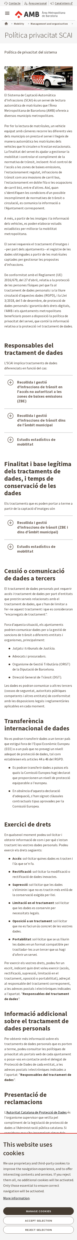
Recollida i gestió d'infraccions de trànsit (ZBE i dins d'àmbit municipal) (42, 527)
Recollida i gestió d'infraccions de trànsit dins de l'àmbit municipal (41, 420)
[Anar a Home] (5, 23)
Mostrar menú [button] (7, 9)
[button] (12, 3)
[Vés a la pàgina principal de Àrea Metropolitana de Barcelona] (39, 13)
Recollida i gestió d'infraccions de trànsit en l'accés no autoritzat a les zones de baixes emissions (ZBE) (39, 391)
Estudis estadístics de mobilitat (36, 442)
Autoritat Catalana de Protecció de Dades (36, 1112)
